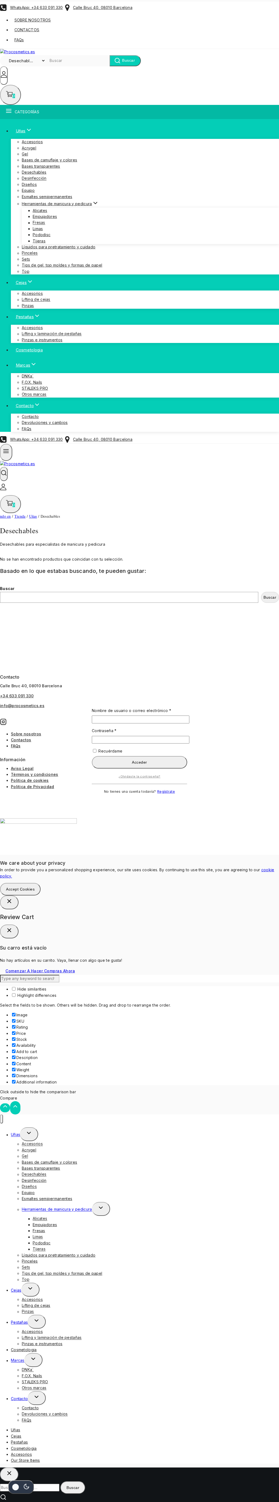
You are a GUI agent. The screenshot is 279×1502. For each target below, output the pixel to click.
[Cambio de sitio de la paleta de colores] (21, 1487)
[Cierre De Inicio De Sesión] (9, 902)
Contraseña (114, 730)
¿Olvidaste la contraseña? (139, 776)
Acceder (139, 762)
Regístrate (166, 791)
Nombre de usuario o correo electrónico (139, 710)
